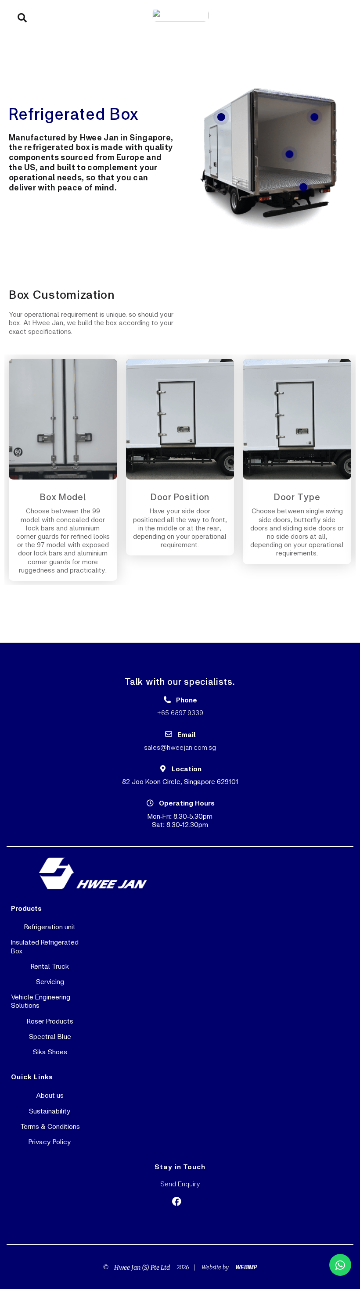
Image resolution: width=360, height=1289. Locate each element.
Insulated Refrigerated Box (45, 946)
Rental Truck (50, 966)
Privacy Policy (50, 1141)
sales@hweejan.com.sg (180, 747)
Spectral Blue (50, 1036)
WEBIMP (246, 1267)
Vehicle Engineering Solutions (40, 1000)
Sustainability (50, 1110)
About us (50, 1095)
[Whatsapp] (340, 1265)
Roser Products (50, 1021)
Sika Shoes (50, 1051)
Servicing (50, 981)
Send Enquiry (180, 1183)
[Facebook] (177, 1201)
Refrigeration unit (50, 926)
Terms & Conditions (50, 1126)
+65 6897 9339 (180, 712)
